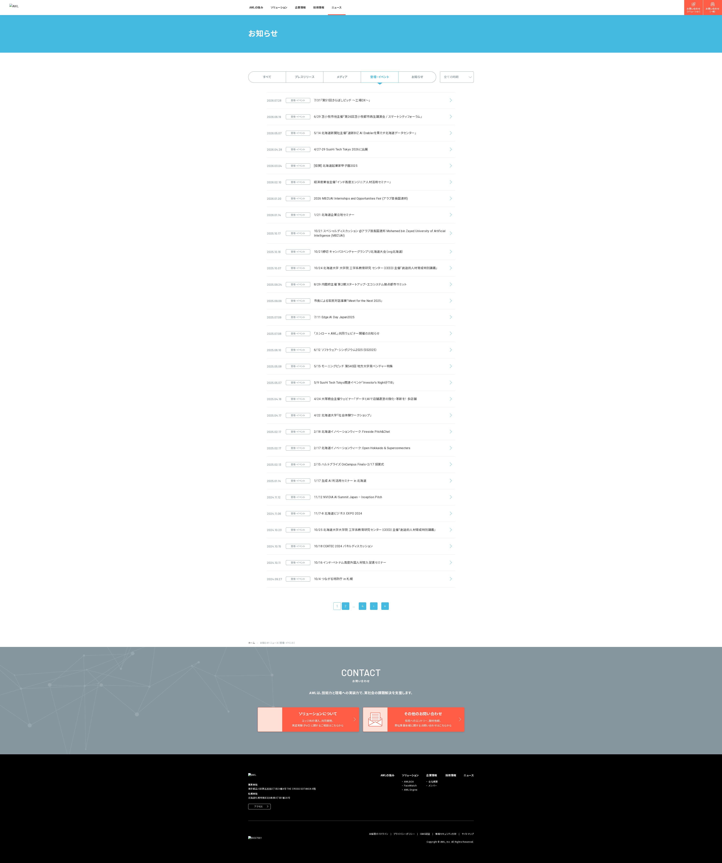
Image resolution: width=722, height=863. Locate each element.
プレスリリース (305, 77)
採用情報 (318, 7)
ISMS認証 (425, 834)
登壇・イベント (379, 77)
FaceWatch (410, 785)
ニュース (337, 7)
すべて (267, 77)
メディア (342, 77)
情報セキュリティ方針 (446, 834)
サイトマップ (468, 834)
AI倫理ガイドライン (378, 834)
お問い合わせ (693, 10)
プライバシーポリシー (404, 834)
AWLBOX (409, 781)
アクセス (258, 806)
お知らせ (417, 77)
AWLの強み (256, 7)
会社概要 (433, 781)
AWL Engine (410, 790)
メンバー (432, 785)
